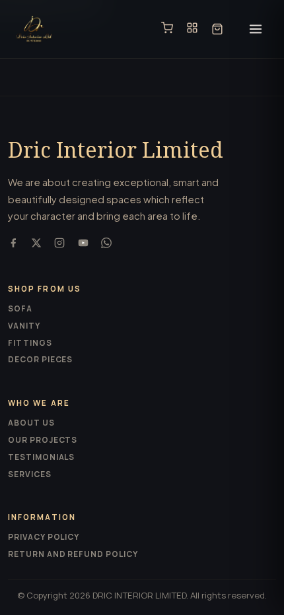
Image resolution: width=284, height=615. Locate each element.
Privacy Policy (43, 536)
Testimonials (41, 457)
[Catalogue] (192, 29)
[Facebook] (13, 244)
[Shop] (167, 29)
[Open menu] (255, 29)
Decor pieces (40, 359)
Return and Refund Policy (73, 554)
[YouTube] (83, 244)
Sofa (20, 308)
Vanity (24, 325)
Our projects (42, 439)
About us (31, 422)
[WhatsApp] (106, 244)
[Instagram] (59, 244)
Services (30, 474)
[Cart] (217, 29)
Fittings (30, 342)
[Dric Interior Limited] (34, 29)
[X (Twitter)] (36, 244)
